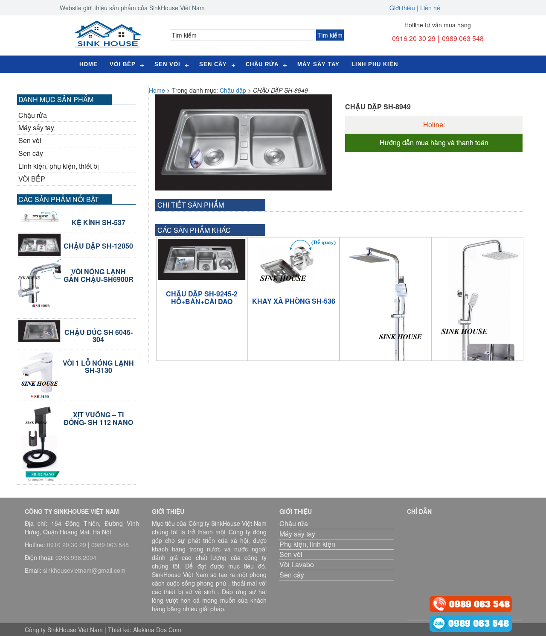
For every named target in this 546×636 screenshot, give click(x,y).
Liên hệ (430, 7)
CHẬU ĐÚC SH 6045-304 (98, 335)
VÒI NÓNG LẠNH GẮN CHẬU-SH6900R (99, 275)
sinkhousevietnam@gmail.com (84, 570)
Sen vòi (29, 140)
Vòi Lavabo (296, 564)
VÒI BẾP (31, 179)
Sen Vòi (167, 64)
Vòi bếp (123, 64)
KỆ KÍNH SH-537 (98, 222)
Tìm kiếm (330, 35)
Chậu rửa (262, 64)
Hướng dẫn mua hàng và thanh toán (434, 142)
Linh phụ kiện (374, 64)
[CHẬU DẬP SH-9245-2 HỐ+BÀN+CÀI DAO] (202, 259)
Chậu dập (233, 90)
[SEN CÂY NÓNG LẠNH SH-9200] (385, 332)
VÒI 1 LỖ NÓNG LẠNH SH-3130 (98, 366)
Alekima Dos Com (157, 629)
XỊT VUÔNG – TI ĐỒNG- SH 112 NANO (98, 418)
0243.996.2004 (75, 557)
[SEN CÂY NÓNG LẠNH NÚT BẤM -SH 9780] (477, 334)
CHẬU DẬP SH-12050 (98, 246)
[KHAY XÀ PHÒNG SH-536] (293, 262)
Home (88, 64)
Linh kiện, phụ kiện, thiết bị (58, 166)
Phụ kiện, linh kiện (307, 544)
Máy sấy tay (318, 64)
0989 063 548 (463, 38)
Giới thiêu (402, 7)
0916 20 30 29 (414, 38)
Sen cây (213, 64)
